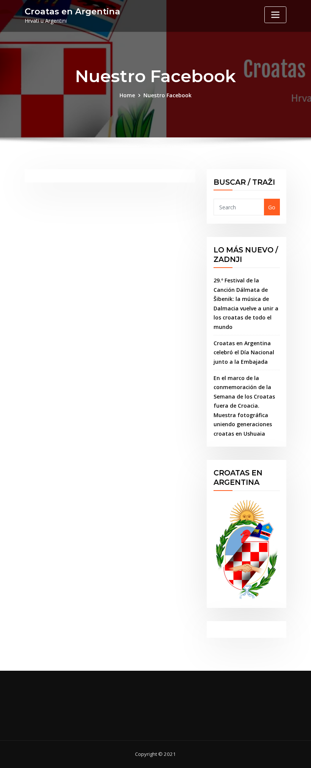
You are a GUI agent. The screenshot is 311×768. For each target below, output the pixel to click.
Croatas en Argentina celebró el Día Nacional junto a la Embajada (244, 352)
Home (127, 95)
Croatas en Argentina (72, 11)
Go (271, 207)
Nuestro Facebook (167, 95)
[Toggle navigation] (275, 14)
